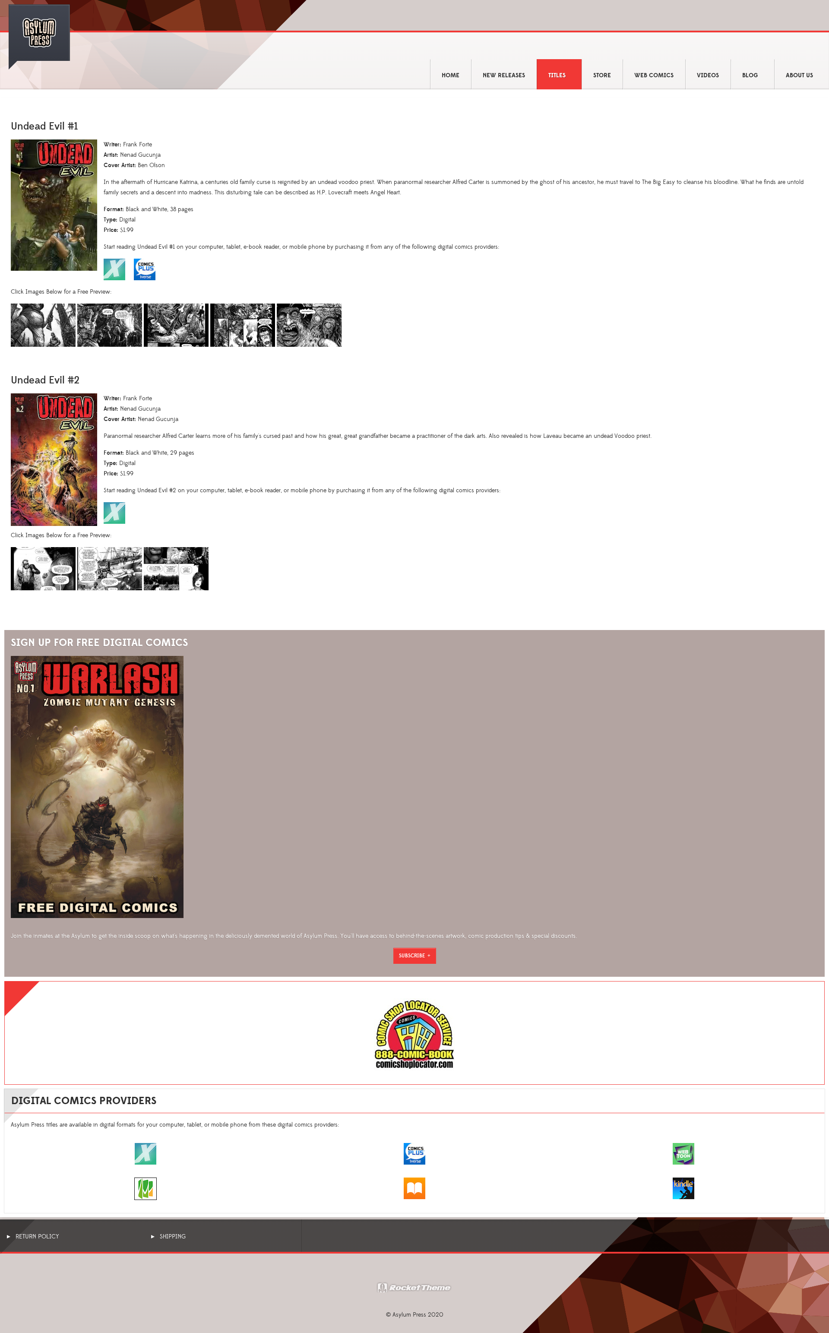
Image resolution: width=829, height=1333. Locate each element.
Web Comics (654, 75)
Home (450, 75)
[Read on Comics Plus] (149, 269)
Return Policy (37, 1237)
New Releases (504, 75)
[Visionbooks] (145, 1188)
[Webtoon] (683, 1153)
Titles (557, 75)
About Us (799, 75)
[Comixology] (145, 1153)
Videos (708, 75)
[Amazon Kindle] (683, 1188)
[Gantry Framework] (415, 1287)
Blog (750, 75)
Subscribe (412, 956)
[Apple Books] (414, 1188)
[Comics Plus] (414, 1153)
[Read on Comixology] (114, 512)
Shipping (173, 1237)
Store (602, 75)
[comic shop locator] (414, 1034)
